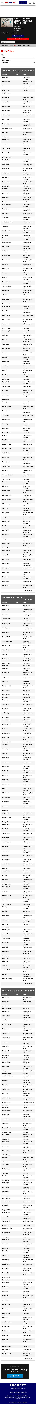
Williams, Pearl (5, 1089)
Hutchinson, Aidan (6, 1024)
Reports (13, 45)
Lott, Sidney (5, 390)
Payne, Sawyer (5, 395)
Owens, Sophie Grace (7, 641)
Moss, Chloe (5, 1146)
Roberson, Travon (6, 742)
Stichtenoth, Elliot (6, 1180)
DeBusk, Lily (5, 470)
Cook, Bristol (5, 779)
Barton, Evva (5, 621)
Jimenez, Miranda (6, 1132)
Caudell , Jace (5, 268)
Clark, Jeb (4, 339)
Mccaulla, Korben (6, 1300)
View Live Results (18, 36)
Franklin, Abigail (6, 1330)
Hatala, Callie (5, 539)
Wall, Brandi (5, 828)
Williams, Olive (5, 585)
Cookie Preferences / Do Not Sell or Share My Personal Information (17, 1398)
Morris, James (5, 1239)
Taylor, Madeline (6, 217)
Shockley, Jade (5, 159)
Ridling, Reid (5, 1157)
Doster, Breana (5, 1282)
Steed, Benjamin (6, 1134)
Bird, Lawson (5, 177)
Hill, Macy (4, 907)
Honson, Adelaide (6, 1050)
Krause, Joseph (6, 1277)
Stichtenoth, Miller (6, 328)
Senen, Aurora (5, 1066)
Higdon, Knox (5, 672)
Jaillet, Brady (5, 1335)
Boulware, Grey (5, 97)
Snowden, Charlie (6, 618)
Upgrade (23, 2)
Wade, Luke (5, 753)
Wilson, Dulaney (6, 1221)
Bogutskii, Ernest (6, 1119)
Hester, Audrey (5, 658)
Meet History (5, 42)
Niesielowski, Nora (6, 448)
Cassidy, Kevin (5, 824)
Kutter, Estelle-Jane (6, 299)
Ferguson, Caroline (6, 1127)
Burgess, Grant (5, 543)
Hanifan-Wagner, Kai (7, 495)
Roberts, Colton (6, 775)
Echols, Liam (5, 1244)
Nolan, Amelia (5, 784)
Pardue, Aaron (5, 1057)
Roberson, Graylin (6, 1198)
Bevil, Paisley (5, 762)
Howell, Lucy (5, 375)
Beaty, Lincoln (5, 1141)
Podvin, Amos (5, 1196)
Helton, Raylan (5, 424)
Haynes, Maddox (6, 1105)
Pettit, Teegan (5, 435)
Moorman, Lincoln (6, 686)
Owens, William (6, 694)
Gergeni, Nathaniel (6, 93)
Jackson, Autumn (6, 242)
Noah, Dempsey (6, 1212)
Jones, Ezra (5, 900)
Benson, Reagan (6, 490)
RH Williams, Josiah (7, 157)
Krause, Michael (6, 1232)
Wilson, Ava (5, 879)
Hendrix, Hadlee (6, 152)
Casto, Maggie (5, 213)
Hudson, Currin (5, 1225)
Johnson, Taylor (6, 555)
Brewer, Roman (5, 859)
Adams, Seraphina (6, 1155)
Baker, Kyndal (5, 530)
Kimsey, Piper (5, 961)
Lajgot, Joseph (5, 517)
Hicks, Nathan (5, 303)
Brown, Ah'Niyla (6, 1071)
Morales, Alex (5, 1280)
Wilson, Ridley (5, 1191)
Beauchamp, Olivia (6, 842)
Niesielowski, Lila (6, 1353)
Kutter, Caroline (6, 632)
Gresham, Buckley (6, 86)
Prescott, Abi (5, 708)
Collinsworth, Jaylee (7, 128)
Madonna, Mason (6, 432)
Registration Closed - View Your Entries (18, 38)
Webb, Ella (4, 654)
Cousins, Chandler (6, 970)
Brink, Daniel (5, 235)
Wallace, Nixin (5, 563)
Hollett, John (5, 1295)
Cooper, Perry (5, 677)
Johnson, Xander (6, 1216)
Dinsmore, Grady (6, 81)
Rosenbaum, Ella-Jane (7, 1076)
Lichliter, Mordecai (6, 444)
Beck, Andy (4, 1080)
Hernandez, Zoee (6, 281)
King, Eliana (5, 132)
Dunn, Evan (4, 1042)
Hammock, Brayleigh (7, 978)
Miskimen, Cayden (6, 895)
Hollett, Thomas (6, 1259)
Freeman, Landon (6, 1110)
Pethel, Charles (5, 512)
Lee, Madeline (5, 650)
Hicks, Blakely (5, 461)
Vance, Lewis (5, 1173)
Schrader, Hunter (6, 419)
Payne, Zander (5, 605)
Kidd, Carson (5, 486)
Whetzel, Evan (5, 793)
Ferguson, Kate (5, 193)
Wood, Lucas (5, 1093)
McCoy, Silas (5, 614)
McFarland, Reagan (6, 366)
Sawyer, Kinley (5, 226)
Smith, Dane (5, 335)
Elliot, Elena (5, 526)
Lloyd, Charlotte (6, 124)
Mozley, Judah (5, 259)
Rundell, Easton (6, 348)
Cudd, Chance (5, 119)
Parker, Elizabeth (6, 319)
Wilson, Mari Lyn (6, 504)
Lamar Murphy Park (18, 28)
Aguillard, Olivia (6, 457)
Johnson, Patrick (6, 1037)
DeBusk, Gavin (5, 846)
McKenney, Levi (6, 645)
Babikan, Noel (5, 766)
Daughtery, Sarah (6, 106)
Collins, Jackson (6, 110)
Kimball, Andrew (6, 927)
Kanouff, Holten (6, 628)
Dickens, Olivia (5, 1273)
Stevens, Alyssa (6, 934)
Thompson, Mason (6, 286)
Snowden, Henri (6, 1139)
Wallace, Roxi (5, 1255)
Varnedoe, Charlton (6, 1020)
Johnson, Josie (6, 102)
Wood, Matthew (6, 886)
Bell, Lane (4, 875)
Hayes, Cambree (6, 690)
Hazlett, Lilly (5, 1268)
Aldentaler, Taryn (6, 850)
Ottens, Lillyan (5, 704)
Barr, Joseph (5, 956)
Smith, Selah (5, 144)
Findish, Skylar (5, 251)
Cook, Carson (5, 668)
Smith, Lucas (5, 920)
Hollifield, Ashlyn (6, 453)
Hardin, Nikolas (6, 623)
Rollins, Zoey (5, 534)
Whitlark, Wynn (5, 115)
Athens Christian (26, 202)
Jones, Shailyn (5, 871)
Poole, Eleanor (5, 1286)
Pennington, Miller (6, 1098)
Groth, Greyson (6, 749)
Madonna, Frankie (6, 1346)
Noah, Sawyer (5, 837)
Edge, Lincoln (5, 581)
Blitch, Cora (5, 788)
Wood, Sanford (5, 1046)
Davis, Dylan (5, 699)
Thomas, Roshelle (6, 904)
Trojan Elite (25, 822)
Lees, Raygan (5, 428)
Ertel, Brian (4, 911)
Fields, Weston (5, 915)
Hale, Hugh (4, 868)
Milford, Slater (5, 951)
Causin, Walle (5, 757)
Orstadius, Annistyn (6, 1322)
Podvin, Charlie (5, 1107)
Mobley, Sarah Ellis (6, 1073)
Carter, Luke (5, 353)
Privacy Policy (17, 1395)
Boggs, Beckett (6, 1150)
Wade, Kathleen (6, 181)
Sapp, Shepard (5, 1175)
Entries (28, 45)
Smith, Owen (5, 665)
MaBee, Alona (5, 1251)
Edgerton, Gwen (6, 855)
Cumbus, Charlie (6, 548)
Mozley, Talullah (6, 636)
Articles (19, 45)
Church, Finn (5, 264)
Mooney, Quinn (5, 273)
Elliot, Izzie (5, 188)
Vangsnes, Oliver (6, 479)
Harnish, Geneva (6, 806)
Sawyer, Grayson (6, 139)
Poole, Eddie (5, 771)
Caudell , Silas (5, 997)
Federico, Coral (6, 733)
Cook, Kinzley (5, 713)
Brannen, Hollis (6, 137)
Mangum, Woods (6, 1237)
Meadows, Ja (5, 1028)
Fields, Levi (5, 947)
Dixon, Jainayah (6, 717)
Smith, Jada (5, 728)
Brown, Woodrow (6, 797)
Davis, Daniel (5, 1317)
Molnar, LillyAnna (6, 929)
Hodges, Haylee (6, 315)
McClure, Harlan (6, 1304)
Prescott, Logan (6, 402)
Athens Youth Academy (28, 1071)
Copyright (16, 1388)
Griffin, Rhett (5, 891)
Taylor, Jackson (6, 1164)
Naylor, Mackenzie (6, 204)
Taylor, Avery (5, 1085)
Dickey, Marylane (6, 550)
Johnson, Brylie (6, 148)
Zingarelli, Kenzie (6, 1062)
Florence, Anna (5, 410)
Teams (24, 45)
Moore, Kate (5, 77)
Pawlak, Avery (5, 399)
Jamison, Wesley (6, 568)
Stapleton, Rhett (6, 231)
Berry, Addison (5, 1001)
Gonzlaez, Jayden (6, 331)
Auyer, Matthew (6, 164)
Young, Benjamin (6, 1015)
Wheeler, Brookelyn (6, 466)
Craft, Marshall (5, 864)
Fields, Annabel (5, 1168)
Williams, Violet (6, 1033)
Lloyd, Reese (5, 209)
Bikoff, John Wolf (6, 1008)
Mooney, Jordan (6, 720)
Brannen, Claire (5, 186)
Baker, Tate (5, 1344)
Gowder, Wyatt (5, 361)
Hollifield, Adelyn (6, 306)
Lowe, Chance (5, 1308)
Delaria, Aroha (5, 290)
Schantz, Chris (5, 942)
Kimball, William (6, 439)
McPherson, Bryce (6, 406)
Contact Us (9, 1395)
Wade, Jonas (5, 1123)
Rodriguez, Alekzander (7, 222)
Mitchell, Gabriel (6, 521)
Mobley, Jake (5, 822)
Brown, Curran (5, 737)
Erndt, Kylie (5, 974)
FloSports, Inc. (22, 1388)
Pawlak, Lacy (5, 810)
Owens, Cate (5, 1291)
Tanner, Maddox (6, 938)
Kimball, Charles (6, 1006)
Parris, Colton (5, 197)
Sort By (3, 55)
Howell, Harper (5, 1326)
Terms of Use (25, 1395)
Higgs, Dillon (5, 237)
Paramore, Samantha (7, 663)
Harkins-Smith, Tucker (7, 475)
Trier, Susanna (5, 415)
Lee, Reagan (5, 697)
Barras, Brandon (6, 382)
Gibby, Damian (5, 168)
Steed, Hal (4, 965)
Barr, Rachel (5, 924)
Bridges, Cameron (6, 724)
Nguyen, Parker (5, 813)
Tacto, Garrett (5, 202)
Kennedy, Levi (5, 577)
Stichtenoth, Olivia (6, 884)
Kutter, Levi (5, 1339)
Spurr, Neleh (5, 744)
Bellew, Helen (5, 1055)
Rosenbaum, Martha (7, 1228)
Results (6, 45)
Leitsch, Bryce (5, 801)
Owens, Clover (5, 1248)
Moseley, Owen (5, 1011)
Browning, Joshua (6, 817)
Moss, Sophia (5, 1187)
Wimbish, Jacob (6, 386)
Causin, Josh (5, 357)
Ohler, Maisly (5, 1205)
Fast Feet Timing (13, 33)
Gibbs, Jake (5, 1162)
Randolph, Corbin (6, 1264)
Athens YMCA (26, 90)
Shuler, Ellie (5, 310)
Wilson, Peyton (5, 833)
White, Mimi (5, 681)
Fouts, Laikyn (5, 559)
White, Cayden (5, 246)
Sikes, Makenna (6, 295)
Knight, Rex (5, 370)
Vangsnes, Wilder (6, 1210)
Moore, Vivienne (6, 482)
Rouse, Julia (5, 277)
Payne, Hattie (5, 572)
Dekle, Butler (5, 958)
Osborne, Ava (5, 344)
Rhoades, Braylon (6, 499)
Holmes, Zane (5, 1114)
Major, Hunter (5, 324)
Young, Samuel (5, 173)
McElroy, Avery (5, 379)
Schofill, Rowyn (6, 1201)
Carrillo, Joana (5, 609)
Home (2, 45)
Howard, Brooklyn (6, 1102)
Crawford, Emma (6, 255)
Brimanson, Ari (5, 90)
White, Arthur (5, 508)
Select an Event (6, 60)
